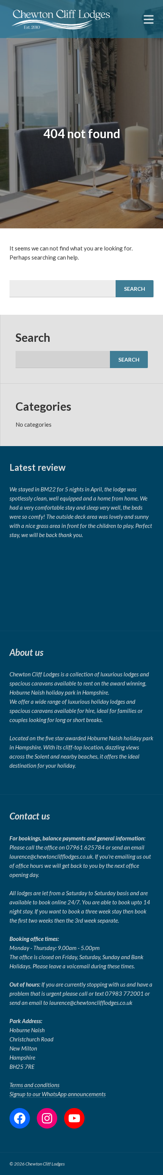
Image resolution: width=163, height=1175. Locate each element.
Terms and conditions (34, 1084)
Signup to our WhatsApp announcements (57, 1094)
